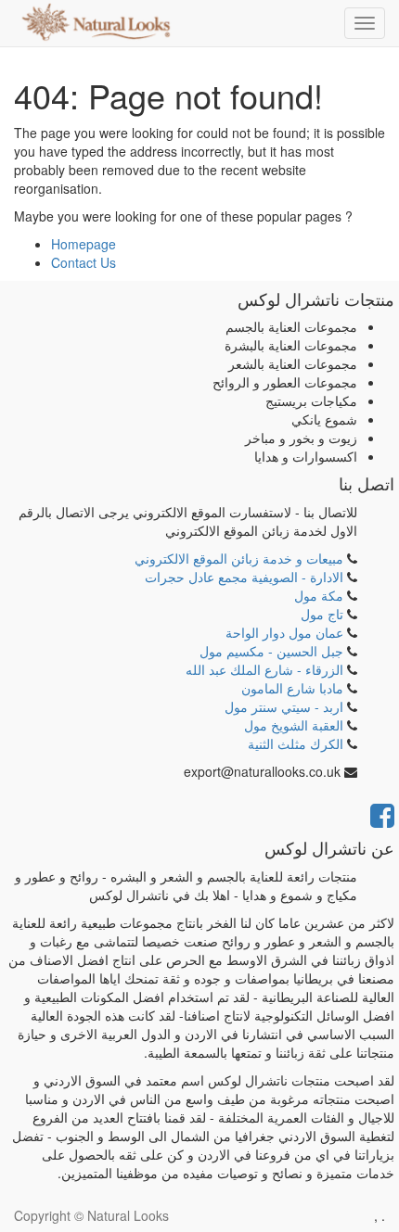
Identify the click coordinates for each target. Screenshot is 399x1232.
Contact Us (83, 262)
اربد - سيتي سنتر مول (284, 706)
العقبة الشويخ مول (293, 725)
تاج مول (322, 613)
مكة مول (318, 595)
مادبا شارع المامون (292, 688)
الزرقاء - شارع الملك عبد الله (264, 669)
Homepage (83, 244)
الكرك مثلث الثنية (295, 743)
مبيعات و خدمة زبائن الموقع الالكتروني (239, 558)
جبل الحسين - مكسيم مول (271, 650)
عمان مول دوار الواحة (284, 632)
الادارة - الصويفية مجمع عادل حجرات (244, 576)
